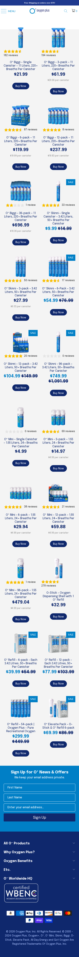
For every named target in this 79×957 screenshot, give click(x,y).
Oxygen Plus (23, 931)
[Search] (67, 11)
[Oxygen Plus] (39, 11)
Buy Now (20, 86)
